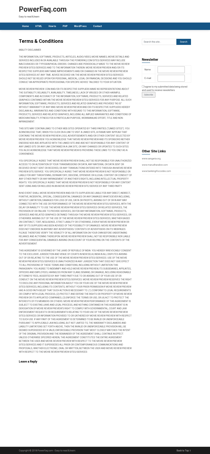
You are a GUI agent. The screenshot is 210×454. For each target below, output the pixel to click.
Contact (97, 26)
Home (25, 26)
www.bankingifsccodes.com (156, 171)
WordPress (80, 26)
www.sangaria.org (151, 158)
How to (52, 26)
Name (148, 69)
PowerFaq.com (43, 9)
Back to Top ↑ (184, 450)
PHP (65, 26)
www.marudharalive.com (155, 165)
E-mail (148, 78)
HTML (38, 26)
